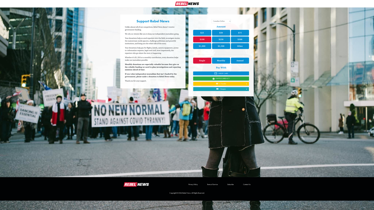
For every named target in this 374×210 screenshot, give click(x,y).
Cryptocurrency (222, 78)
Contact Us (247, 184)
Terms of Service (212, 184)
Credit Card (223, 73)
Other (240, 46)
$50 (221, 33)
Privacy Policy (193, 184)
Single (202, 60)
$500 (240, 39)
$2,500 (221, 46)
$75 (240, 33)
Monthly (221, 60)
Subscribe (230, 184)
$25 (202, 33)
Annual (240, 60)
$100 (202, 39)
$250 (221, 39)
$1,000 (202, 46)
